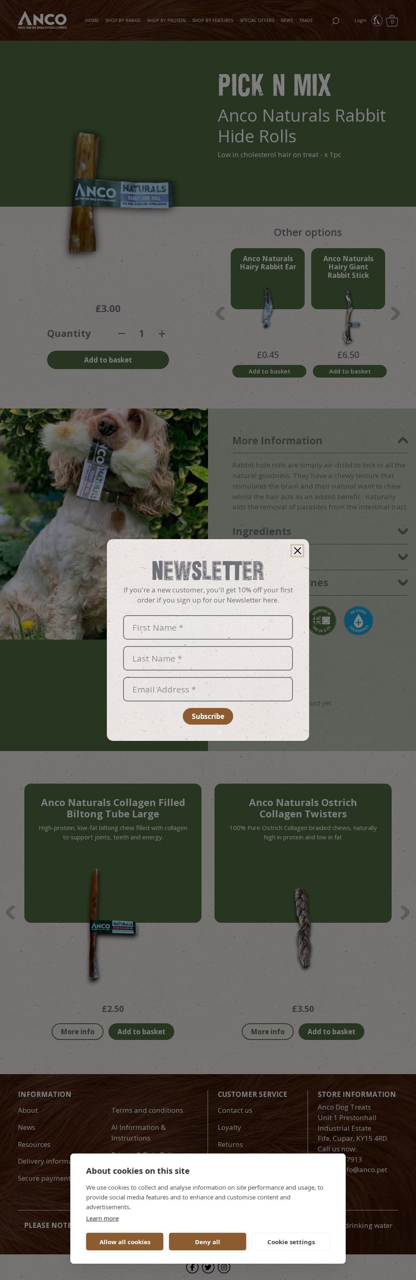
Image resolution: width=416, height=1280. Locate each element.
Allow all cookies (125, 1242)
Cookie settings (291, 1242)
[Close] (297, 551)
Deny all (207, 1242)
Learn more (102, 1218)
